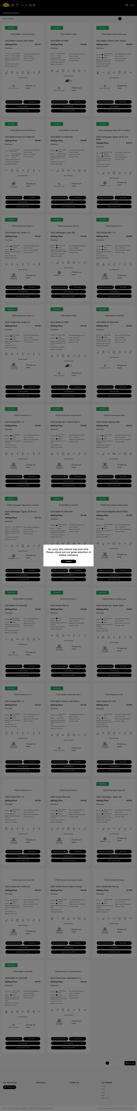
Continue (68, 561)
